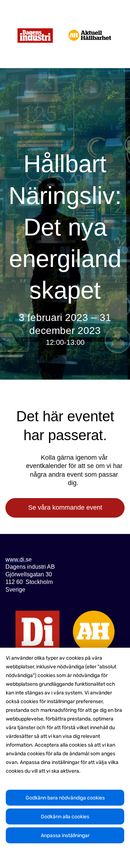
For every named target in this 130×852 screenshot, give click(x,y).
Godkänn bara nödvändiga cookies (65, 798)
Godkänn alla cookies (65, 817)
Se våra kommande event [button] (65, 507)
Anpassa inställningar (65, 835)
